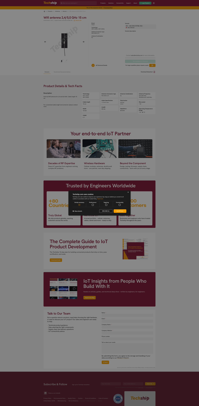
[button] (77, 211)
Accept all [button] (120, 211)
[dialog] (99, 203)
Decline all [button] (106, 211)
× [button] (128, 192)
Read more (100, 198)
